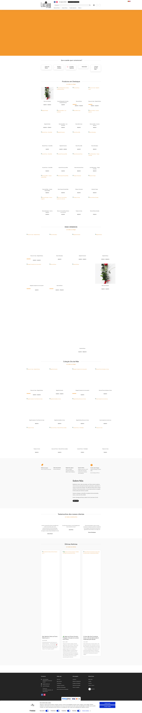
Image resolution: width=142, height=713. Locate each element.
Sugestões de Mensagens (61, 687)
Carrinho (89, 681)
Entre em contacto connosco (74, 1)
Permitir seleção (107, 706)
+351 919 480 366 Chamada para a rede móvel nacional (47, 681)
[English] (130, 1)
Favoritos (90, 683)
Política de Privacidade (76, 685)
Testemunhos (59, 683)
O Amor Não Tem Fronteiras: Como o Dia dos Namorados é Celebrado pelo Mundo (91, 638)
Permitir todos (107, 703)
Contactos (74, 679)
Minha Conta (90, 679)
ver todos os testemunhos (71, 517)
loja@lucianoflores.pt (46, 684)
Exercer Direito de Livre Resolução (62, 689)
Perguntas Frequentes (60, 685)
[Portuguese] (128, 1)
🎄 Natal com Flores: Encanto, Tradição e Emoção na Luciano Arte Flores (71, 638)
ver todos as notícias (71, 547)
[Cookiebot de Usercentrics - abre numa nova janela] (32, 711)
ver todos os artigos (71, 84)
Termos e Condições (76, 687)
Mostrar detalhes (85, 710)
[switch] (58, 711)
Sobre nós (58, 679)
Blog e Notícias (59, 681)
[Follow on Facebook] (55, 2)
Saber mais (75, 500)
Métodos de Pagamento (77, 681)
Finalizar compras (91, 685)
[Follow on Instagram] (57, 2)
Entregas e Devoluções (76, 683)
